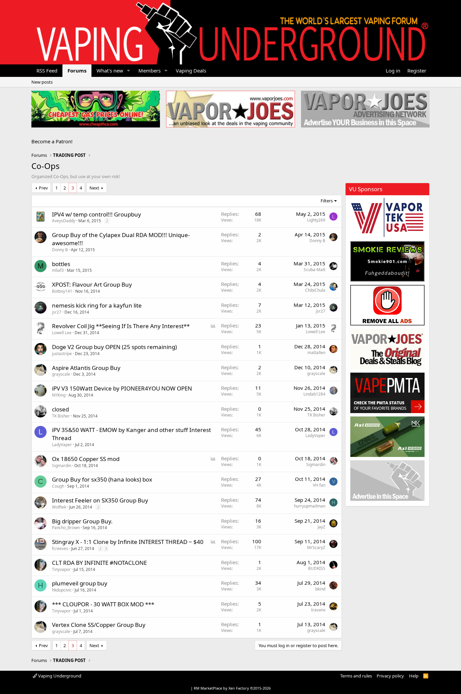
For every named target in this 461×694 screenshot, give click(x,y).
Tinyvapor (61, 569)
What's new (110, 70)
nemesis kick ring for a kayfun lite (97, 305)
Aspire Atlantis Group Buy (86, 368)
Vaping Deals (191, 70)
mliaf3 (58, 270)
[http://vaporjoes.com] (230, 109)
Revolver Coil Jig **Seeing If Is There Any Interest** (121, 326)
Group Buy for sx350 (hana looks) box (102, 479)
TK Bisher (61, 416)
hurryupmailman (309, 506)
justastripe (62, 353)
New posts (42, 82)
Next (94, 188)
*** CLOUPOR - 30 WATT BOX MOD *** (103, 604)
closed (60, 409)
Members (149, 70)
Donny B (60, 250)
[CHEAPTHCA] (95, 109)
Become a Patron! (52, 141)
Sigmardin (61, 465)
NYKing (58, 395)
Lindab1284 (314, 394)
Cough (58, 486)
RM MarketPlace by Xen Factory (232, 688)
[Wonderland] (387, 217)
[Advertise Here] (387, 480)
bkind (320, 589)
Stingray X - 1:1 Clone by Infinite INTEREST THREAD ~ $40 (128, 542)
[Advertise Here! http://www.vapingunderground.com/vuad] (365, 109)
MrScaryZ (316, 547)
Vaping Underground (59, 676)
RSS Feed (46, 70)
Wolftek (59, 507)
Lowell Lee (62, 333)
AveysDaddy (63, 221)
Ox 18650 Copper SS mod (85, 459)
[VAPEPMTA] (387, 393)
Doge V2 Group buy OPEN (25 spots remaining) (114, 347)
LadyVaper (62, 444)
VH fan (319, 485)
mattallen (316, 352)
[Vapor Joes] (387, 349)
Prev (43, 188)
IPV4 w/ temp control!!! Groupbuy (96, 214)
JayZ (321, 527)
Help (413, 676)
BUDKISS (316, 568)
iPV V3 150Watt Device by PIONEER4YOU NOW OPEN (122, 388)
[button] (128, 70)
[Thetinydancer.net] (387, 436)
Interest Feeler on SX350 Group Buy (100, 500)
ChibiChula (315, 290)
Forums (76, 70)
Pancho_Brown (66, 527)
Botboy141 (62, 291)
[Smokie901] (387, 261)
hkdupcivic (62, 590)
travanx (318, 610)
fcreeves (60, 548)
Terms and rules (356, 676)
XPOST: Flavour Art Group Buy (92, 284)
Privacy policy (390, 676)
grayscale (61, 374)
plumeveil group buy (79, 583)
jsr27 (56, 312)
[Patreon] (387, 305)
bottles (61, 264)
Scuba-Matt (314, 269)
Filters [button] (327, 201)
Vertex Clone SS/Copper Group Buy (98, 625)
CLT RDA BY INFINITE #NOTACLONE (99, 563)
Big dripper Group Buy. (82, 521)
